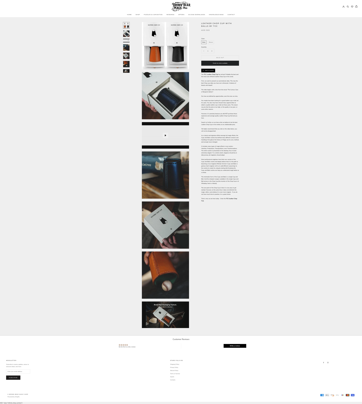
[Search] (348, 6)
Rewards (170, 14)
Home (129, 14)
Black (203, 42)
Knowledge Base (216, 14)
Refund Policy (174, 370)
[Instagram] (328, 362)
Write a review (235, 346)
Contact (231, 14)
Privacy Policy (174, 367)
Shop (138, 14)
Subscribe (13, 377)
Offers (181, 14)
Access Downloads (196, 14)
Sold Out (220, 57)
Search (172, 377)
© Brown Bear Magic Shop (18, 394)
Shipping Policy (174, 364)
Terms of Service (175, 374)
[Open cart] (356, 6)
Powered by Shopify (14, 397)
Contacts (172, 380)
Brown (211, 42)
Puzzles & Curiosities (153, 14)
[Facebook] (323, 362)
